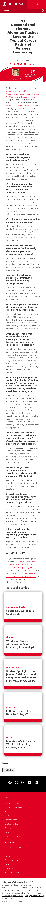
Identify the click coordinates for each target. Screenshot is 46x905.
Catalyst (8, 815)
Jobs (7, 852)
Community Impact (13, 860)
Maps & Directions (13, 847)
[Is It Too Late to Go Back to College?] (23, 698)
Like (31, 64)
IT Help (8, 828)
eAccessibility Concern (24, 893)
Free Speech (18, 896)
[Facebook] (10, 782)
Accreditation (7, 898)
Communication (13, 667)
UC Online (11, 707)
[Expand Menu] (43, 10)
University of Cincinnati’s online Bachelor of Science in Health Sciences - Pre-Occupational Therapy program (23, 94)
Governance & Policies (15, 864)
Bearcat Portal (11, 820)
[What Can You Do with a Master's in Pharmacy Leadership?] (23, 629)
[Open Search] (37, 4)
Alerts (4, 887)
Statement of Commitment (27, 890)
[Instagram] (22, 782)
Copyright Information (34, 896)
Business (10, 737)
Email (7, 811)
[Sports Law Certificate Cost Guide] (23, 598)
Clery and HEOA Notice (17, 887)
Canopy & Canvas (12, 803)
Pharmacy (11, 637)
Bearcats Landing (12, 836)
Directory (9, 868)
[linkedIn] (36, 782)
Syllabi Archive (7, 893)
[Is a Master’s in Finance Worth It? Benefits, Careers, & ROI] (23, 729)
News (7, 856)
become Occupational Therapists (20, 105)
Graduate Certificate (15, 607)
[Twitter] (16, 782)
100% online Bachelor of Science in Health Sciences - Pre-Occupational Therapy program (21, 564)
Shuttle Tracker (11, 824)
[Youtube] (29, 782)
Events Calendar (12, 872)
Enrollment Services (13, 807)
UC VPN (8, 832)
